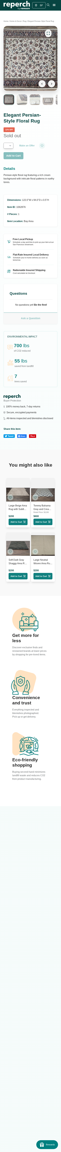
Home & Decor (16, 21)
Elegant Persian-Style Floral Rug (41, 21)
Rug (24, 21)
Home (6, 21)
